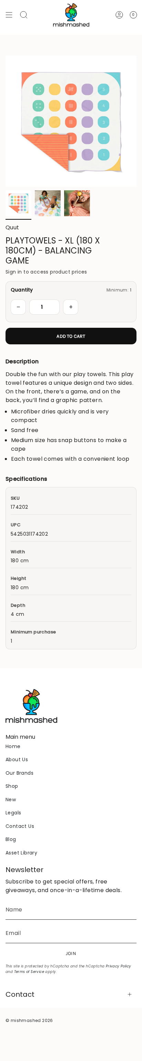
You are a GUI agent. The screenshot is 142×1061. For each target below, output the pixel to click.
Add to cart (71, 336)
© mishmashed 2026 (29, 1020)
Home (13, 746)
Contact (20, 994)
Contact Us (20, 826)
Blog (11, 839)
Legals (13, 812)
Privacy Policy (118, 966)
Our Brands (19, 773)
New (11, 799)
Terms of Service (29, 971)
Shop (12, 786)
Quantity (22, 289)
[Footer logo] (31, 706)
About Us (17, 759)
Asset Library (21, 852)
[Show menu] (9, 15)
